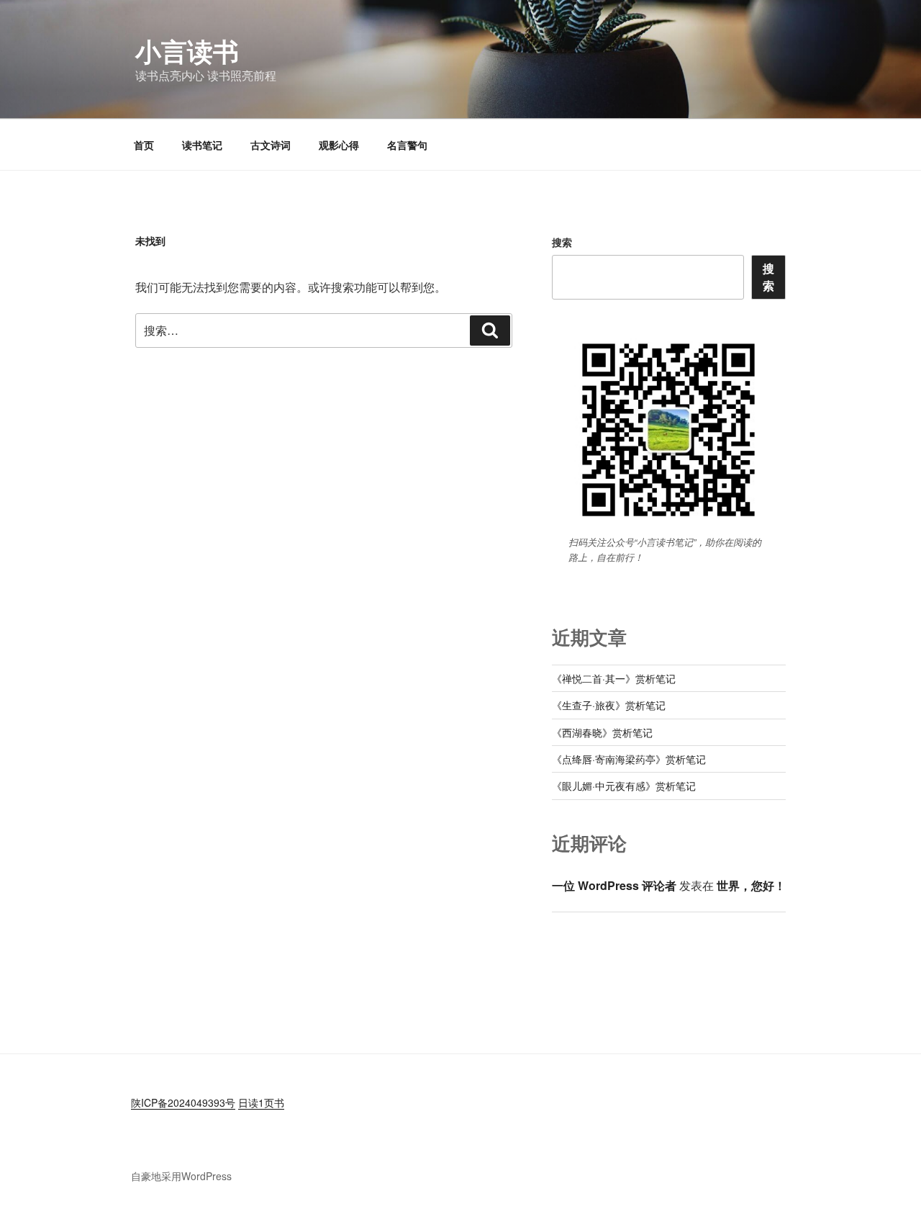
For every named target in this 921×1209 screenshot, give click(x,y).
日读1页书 (261, 1102)
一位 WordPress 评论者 (614, 885)
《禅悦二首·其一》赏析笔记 (614, 678)
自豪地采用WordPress (181, 1176)
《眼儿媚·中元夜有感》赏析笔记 (624, 785)
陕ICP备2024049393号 (183, 1102)
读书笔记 (202, 145)
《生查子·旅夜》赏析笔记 (609, 705)
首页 (144, 145)
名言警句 (407, 145)
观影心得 (339, 145)
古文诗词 (270, 145)
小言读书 (187, 50)
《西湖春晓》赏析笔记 (602, 732)
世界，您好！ (751, 885)
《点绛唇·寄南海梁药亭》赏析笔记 (629, 759)
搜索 (562, 242)
